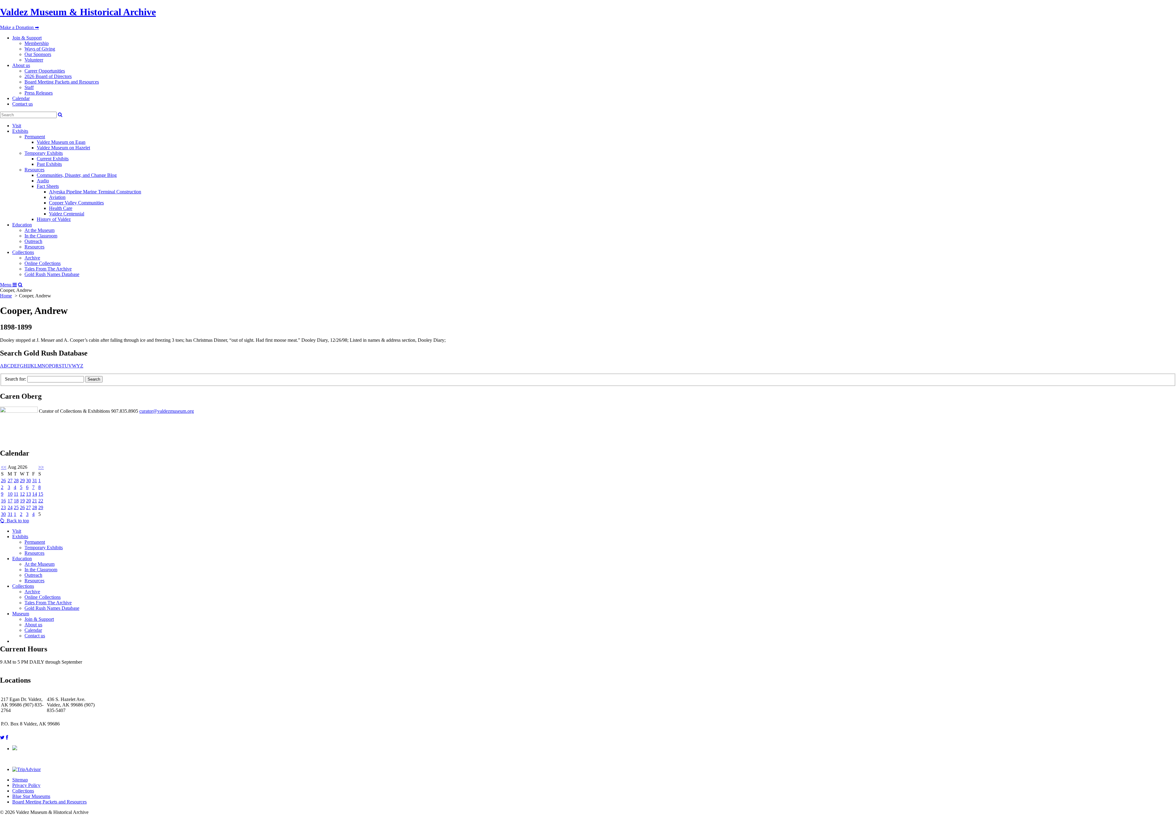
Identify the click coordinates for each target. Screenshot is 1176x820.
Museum (20, 613)
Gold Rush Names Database (51, 274)
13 (28, 494)
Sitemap (20, 779)
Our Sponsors (37, 54)
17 (10, 500)
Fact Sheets (48, 186)
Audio (43, 180)
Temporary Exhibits (43, 153)
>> (41, 467)
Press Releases (38, 92)
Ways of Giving (39, 48)
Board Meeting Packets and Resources (61, 81)
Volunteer (33, 59)
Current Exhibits (53, 158)
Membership (36, 43)
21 (34, 500)
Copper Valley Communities (76, 202)
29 (22, 480)
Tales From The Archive (48, 268)
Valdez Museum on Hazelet (63, 147)
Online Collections (42, 263)
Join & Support (27, 37)
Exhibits (20, 131)
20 (28, 500)
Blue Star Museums (31, 796)
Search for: (15, 379)
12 (22, 494)
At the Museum (39, 230)
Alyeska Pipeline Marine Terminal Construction (95, 191)
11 (16, 494)
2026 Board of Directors (48, 76)
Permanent (34, 136)
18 (16, 500)
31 (34, 480)
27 (10, 480)
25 (16, 507)
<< (3, 467)
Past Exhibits (49, 164)
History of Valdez (54, 219)
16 (3, 500)
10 (10, 494)
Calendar (21, 98)
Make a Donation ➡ (19, 27)
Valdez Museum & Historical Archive (78, 11)
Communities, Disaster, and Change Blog (77, 175)
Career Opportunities (44, 70)
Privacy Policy (26, 785)
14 (34, 494)
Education (22, 224)
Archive (32, 257)
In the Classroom (40, 235)
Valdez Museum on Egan (61, 142)
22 (40, 500)
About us (21, 65)
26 (3, 480)
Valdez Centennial (66, 213)
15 (40, 494)
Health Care (60, 208)
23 (3, 507)
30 (28, 480)
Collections (23, 252)
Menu (6, 284)
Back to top (16, 520)
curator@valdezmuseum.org (166, 411)
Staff (29, 87)
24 (10, 507)
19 (22, 500)
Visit (16, 125)
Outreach (33, 241)
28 (16, 480)
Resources (34, 169)
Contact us (22, 103)
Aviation (57, 197)
